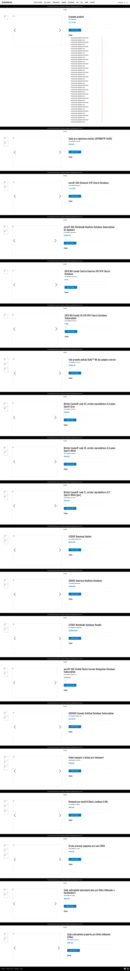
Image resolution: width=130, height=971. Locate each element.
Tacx (81, 2)
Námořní (64, 2)
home (65, 9)
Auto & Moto (47, 2)
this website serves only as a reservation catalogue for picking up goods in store (65, 6)
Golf (77, 2)
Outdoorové (71, 2)
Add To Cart (74, 30)
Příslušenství (56, 2)
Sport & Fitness (38, 2)
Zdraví (86, 2)
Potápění (92, 2)
